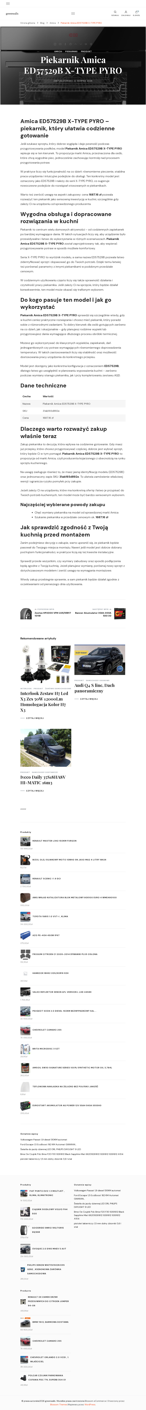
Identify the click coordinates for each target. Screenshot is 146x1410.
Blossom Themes (58, 1404)
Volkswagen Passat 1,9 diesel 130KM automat (43, 1139)
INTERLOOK (26, 689)
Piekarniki (71, 51)
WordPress (90, 1404)
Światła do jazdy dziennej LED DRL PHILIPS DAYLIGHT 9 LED (50, 1149)
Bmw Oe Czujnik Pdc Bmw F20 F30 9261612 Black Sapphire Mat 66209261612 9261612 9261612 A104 (71, 1154)
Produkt (86, 51)
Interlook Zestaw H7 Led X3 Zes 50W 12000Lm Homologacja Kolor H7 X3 (44, 701)
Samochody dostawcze (45, 772)
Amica (58, 51)
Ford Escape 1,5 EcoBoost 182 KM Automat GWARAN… (48, 1144)
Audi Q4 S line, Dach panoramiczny (94, 688)
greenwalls (12, 13)
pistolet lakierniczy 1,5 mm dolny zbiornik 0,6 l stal (46, 1158)
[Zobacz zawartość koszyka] (137, 12)
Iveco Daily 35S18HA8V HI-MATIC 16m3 (43, 779)
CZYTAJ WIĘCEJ (35, 718)
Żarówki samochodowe (58, 689)
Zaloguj (125, 15)
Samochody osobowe (98, 680)
